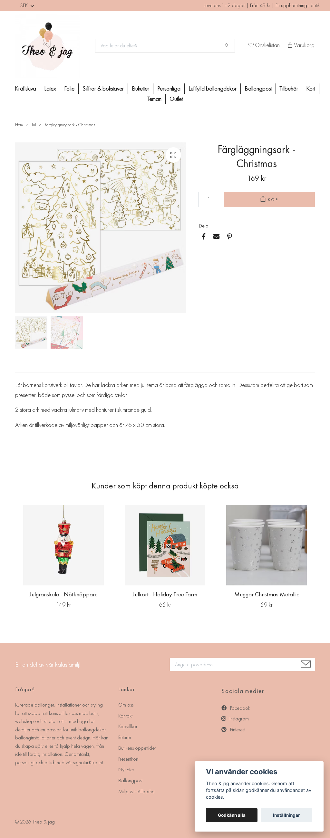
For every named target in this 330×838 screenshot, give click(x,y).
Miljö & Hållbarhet (136, 791)
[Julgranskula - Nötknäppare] (63, 545)
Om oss (125, 704)
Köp (273, 199)
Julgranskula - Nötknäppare (64, 594)
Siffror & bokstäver (103, 88)
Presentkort (128, 759)
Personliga (168, 88)
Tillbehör (289, 88)
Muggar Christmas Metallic (266, 594)
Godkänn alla (232, 815)
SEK (24, 5)
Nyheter (126, 769)
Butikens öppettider (137, 748)
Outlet (176, 99)
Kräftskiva (25, 88)
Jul (34, 125)
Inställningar (286, 815)
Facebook (239, 708)
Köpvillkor (127, 726)
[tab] (23, 366)
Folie (69, 88)
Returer (124, 737)
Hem (19, 125)
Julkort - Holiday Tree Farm (165, 594)
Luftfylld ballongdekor (213, 88)
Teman (154, 99)
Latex (50, 88)
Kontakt (125, 715)
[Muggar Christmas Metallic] (266, 545)
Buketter (140, 88)
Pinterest (237, 729)
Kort (310, 88)
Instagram (238, 718)
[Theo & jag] (51, 46)
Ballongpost (258, 88)
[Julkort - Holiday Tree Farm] (165, 545)
